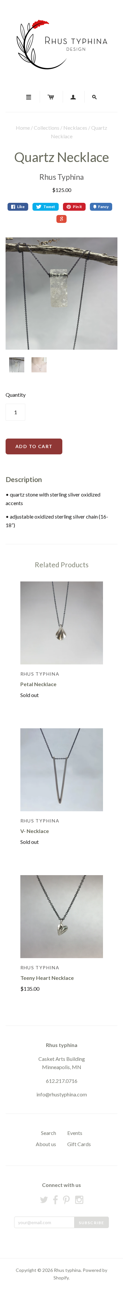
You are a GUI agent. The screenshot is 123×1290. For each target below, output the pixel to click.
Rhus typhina (61, 1045)
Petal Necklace (38, 684)
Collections (46, 127)
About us (46, 1144)
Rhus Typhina (61, 176)
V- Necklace (34, 831)
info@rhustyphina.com (61, 1094)
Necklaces (75, 127)
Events (74, 1133)
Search (48, 1133)
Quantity (16, 394)
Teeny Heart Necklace (47, 978)
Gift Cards (79, 1144)
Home (23, 127)
